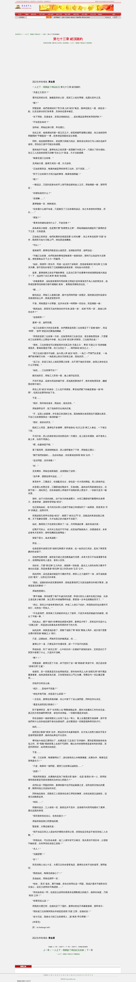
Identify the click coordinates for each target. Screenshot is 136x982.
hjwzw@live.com (71, 979)
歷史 (66, 14)
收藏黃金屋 (105, 1)
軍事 (69, 14)
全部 (94, 14)
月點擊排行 (40, 1)
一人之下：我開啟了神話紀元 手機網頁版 (68, 954)
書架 (114, 14)
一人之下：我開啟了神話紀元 (32, 34)
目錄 (44, 34)
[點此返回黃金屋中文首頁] (23, 8)
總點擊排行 (26, 1)
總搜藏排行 (47, 1)
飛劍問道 (78, 17)
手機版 (27, 14)
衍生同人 (59, 43)
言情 (60, 14)
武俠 (49, 14)
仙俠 (52, 14)
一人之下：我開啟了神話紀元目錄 (68, 950)
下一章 (89, 950)
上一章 (46, 950)
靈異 (86, 14)
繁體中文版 (98, 1)
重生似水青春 (86, 17)
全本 (91, 14)
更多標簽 (89, 43)
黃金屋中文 (18, 34)
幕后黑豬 (48, 43)
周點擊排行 (33, 1)
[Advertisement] (49, 61)
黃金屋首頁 (19, 1)
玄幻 (40, 14)
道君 (63, 17)
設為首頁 (111, 1)
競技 (77, 14)
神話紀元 (73, 17)
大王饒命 (67, 17)
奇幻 (43, 14)
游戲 (74, 14)
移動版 (100, 14)
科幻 (83, 14)
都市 (57, 14)
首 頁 (19, 14)
